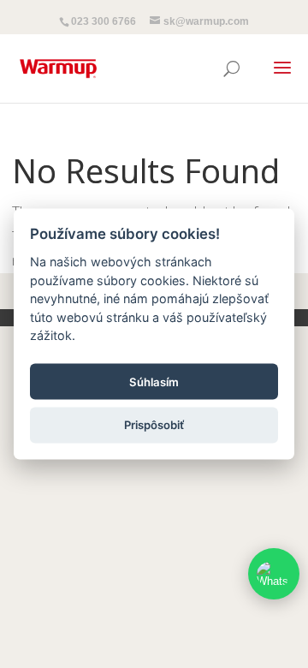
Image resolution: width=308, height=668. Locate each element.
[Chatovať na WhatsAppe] (273, 573)
